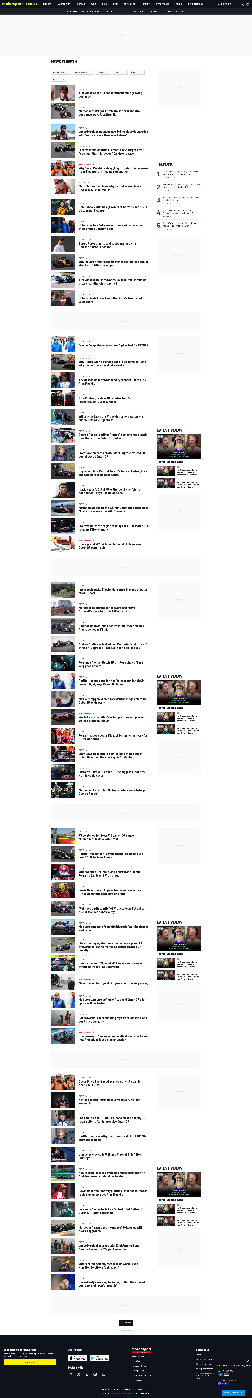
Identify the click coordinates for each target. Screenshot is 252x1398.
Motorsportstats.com (141, 1375)
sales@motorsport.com (206, 1368)
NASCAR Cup (64, 4)
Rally (146, 4)
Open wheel (130, 4)
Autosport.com (138, 1370)
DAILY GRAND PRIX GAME (91, 11)
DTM (115, 4)
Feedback (200, 1354)
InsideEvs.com (138, 1356)
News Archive (126, 1330)
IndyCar (80, 4)
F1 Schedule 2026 (114, 11)
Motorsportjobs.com (141, 1366)
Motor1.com (137, 1361)
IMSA (104, 4)
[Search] (242, 4)
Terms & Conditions (110, 1389)
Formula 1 (31, 4)
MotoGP (47, 4)
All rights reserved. (140, 1393)
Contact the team (204, 1364)
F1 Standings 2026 (135, 11)
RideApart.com (138, 1379)
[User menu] (248, 4)
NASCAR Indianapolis (177, 11)
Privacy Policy (142, 1389)
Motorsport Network (120, 1393)
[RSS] (103, 1374)
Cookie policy (127, 1389)
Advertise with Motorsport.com (210, 1359)
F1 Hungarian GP (155, 11)
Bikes (179, 4)
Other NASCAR (195, 4)
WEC (93, 4)
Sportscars (162, 4)
